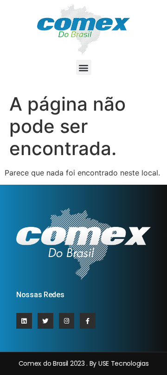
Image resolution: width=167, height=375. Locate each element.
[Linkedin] (24, 321)
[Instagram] (67, 321)
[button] (83, 67)
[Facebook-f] (88, 321)
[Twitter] (45, 321)
